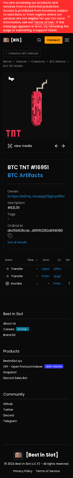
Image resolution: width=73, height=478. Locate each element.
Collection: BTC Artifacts (21, 53)
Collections (38, 61)
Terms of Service (48, 471)
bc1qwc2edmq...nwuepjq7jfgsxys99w (36, 196)
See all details (17, 242)
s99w (57, 269)
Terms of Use (44, 22)
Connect (53, 40)
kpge (57, 276)
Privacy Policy (22, 471)
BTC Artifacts (58, 61)
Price (31, 260)
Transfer (17, 269)
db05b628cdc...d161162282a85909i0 (35, 230)
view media (23, 145)
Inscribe (16, 283)
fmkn (45, 276)
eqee (45, 269)
